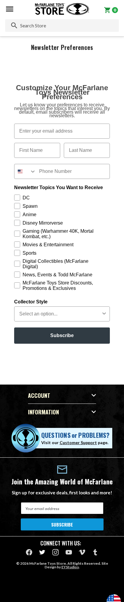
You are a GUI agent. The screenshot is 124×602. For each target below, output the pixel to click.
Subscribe (62, 335)
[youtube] (69, 552)
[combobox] (25, 171)
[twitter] (42, 552)
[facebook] (29, 552)
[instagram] (55, 552)
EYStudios (70, 567)
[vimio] (82, 552)
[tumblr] (95, 552)
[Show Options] (104, 314)
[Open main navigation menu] (9, 9)
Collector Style (31, 301)
